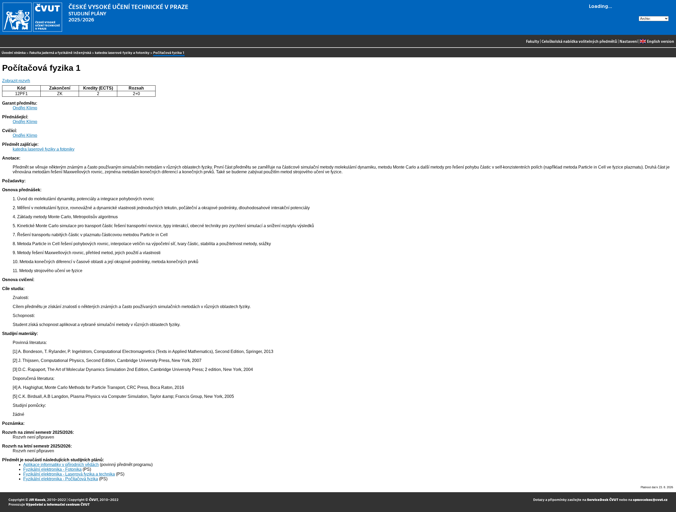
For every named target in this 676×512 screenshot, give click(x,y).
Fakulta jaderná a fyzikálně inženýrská (60, 52)
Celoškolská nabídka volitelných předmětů (579, 41)
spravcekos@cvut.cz (650, 499)
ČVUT (93, 499)
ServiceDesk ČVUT (602, 499)
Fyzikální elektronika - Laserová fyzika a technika (69, 474)
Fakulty (532, 41)
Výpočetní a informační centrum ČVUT (58, 504)
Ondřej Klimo (25, 108)
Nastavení (628, 41)
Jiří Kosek (37, 499)
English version (660, 41)
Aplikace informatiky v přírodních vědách (61, 464)
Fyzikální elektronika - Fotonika (52, 469)
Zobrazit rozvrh (16, 80)
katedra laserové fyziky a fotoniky (122, 52)
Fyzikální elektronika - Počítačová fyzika (60, 479)
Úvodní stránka (14, 52)
